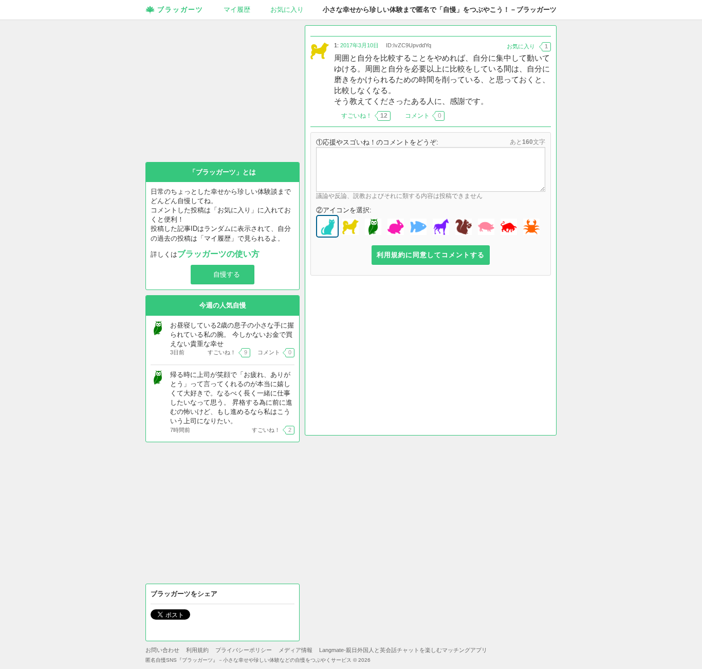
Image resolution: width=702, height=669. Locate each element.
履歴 (237, 9)
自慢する (226, 274)
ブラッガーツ (180, 9)
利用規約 (197, 650)
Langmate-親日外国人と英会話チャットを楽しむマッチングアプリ (403, 650)
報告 (545, 115)
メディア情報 (295, 650)
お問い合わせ (162, 650)
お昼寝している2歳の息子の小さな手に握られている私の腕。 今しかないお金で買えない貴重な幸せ (232, 334)
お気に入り (287, 9)
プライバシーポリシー (243, 650)
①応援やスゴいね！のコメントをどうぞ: (377, 142)
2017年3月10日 (359, 45)
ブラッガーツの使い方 (218, 253)
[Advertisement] (431, 358)
